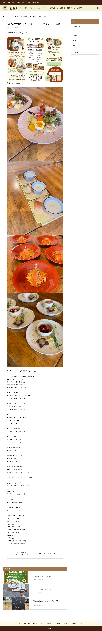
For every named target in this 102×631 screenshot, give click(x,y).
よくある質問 (61, 8)
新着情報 (79, 8)
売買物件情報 (76, 26)
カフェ (44, 8)
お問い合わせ (71, 8)
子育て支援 (51, 8)
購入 (21, 8)
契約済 (74, 31)
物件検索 (37, 8)
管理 (31, 8)
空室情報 (75, 45)
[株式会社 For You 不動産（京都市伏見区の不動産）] (10, 8)
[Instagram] (98, 8)
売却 (26, 8)
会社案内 (80, 623)
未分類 (74, 40)
